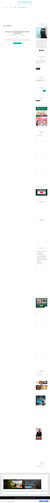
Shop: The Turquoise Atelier (22, 7)
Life (7, 7)
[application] (41, 192)
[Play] (36, 194)
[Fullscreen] (46, 194)
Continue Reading (17, 43)
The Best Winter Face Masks (41, 254)
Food (11, 7)
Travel (15, 7)
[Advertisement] (25, 14)
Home (4, 7)
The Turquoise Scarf (25, 2)
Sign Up (38, 68)
